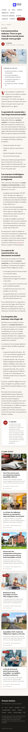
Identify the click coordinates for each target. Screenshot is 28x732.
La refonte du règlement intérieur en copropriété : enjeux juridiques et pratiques (13, 514)
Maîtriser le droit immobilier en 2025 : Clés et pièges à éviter (10, 594)
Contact (21, 19)
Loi (9, 9)
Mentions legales (18, 712)
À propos (12, 18)
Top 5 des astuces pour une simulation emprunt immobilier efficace (11, 475)
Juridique (5, 18)
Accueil (4, 9)
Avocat (12, 12)
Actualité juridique (8, 15)
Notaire (18, 15)
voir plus (19, 242)
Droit (13, 9)
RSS (24, 712)
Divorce (19, 9)
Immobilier (5, 12)
